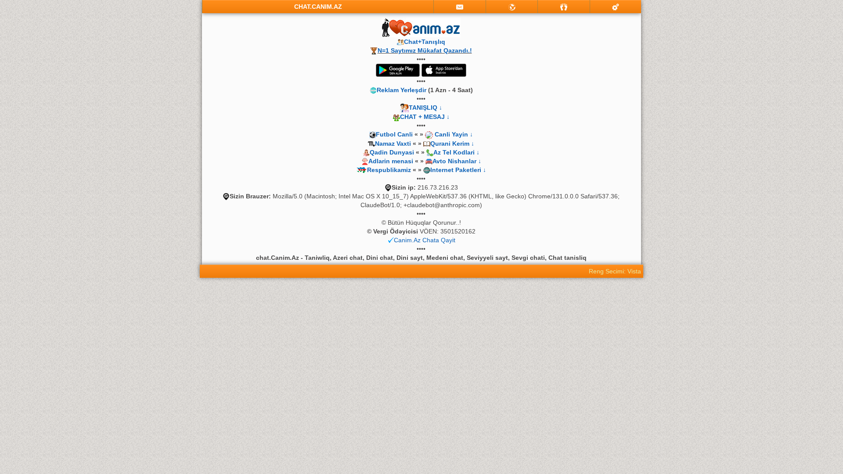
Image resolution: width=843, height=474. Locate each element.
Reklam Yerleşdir (401, 89)
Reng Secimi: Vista (615, 271)
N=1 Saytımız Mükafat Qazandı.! (425, 50)
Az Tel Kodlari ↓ (456, 152)
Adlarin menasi (390, 161)
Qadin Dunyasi (392, 152)
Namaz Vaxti (394, 143)
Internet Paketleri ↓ (458, 169)
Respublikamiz (389, 169)
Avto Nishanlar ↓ (456, 161)
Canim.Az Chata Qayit (424, 240)
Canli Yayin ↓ (454, 134)
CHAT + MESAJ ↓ (425, 116)
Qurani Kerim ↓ (452, 143)
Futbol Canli (394, 134)
